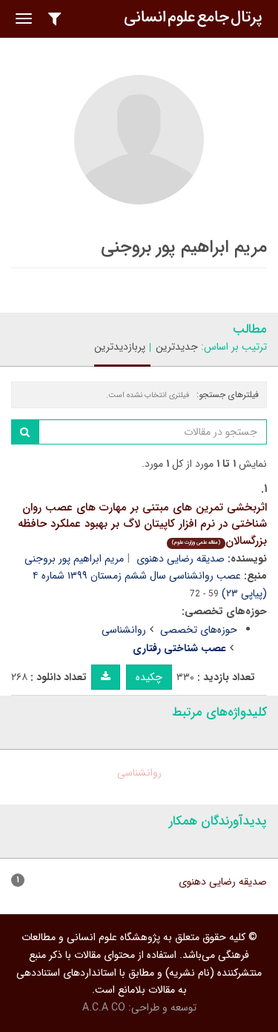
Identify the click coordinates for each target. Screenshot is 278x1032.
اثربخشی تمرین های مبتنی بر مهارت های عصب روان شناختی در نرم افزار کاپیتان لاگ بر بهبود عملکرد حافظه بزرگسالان (142, 524)
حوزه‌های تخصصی (198, 630)
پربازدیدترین (119, 347)
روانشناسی (124, 630)
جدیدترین (177, 347)
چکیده (149, 677)
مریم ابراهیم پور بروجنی (74, 558)
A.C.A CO (103, 1007)
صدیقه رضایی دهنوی (180, 558)
